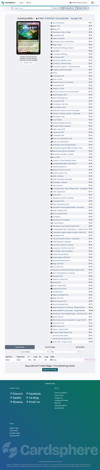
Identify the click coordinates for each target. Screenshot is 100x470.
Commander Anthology (60, 54)
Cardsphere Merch (60, 405)
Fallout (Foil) (57, 282)
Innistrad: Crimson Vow (60, 173)
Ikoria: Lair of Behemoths (61, 141)
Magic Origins (57, 45)
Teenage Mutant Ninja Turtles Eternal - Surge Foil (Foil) (70, 229)
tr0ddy (54, 360)
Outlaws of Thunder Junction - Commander (67, 113)
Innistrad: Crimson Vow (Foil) (62, 170)
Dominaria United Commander (62, 70)
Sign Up (28, 3)
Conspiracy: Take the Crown (62, 63)
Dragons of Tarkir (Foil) (60, 279)
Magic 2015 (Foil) (58, 298)
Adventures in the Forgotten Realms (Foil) (66, 226)
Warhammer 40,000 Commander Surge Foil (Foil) (68, 270)
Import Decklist (59, 408)
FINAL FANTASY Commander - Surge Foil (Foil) (69, 310)
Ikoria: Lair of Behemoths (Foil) (62, 138)
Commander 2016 (58, 101)
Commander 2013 (58, 132)
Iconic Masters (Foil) (59, 107)
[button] (35, 351)
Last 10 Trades (50, 347)
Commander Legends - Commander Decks (66, 66)
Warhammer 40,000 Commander (63, 198)
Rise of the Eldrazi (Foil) (60, 304)
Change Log (58, 398)
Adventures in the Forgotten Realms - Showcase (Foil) (70, 314)
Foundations (57, 217)
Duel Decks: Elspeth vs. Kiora (62, 60)
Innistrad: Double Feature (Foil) (62, 332)
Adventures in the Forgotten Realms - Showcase (68, 207)
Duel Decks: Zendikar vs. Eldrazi (63, 154)
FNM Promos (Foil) (59, 326)
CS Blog (34, 398)
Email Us (34, 402)
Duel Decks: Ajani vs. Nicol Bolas (63, 41)
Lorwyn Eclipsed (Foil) (60, 213)
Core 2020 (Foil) (58, 267)
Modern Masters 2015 (60, 95)
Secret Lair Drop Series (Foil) (62, 339)
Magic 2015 (56, 29)
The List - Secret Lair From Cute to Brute (66, 91)
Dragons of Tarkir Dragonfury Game (64, 160)
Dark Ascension (58, 185)
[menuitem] (35, 351)
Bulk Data (57, 403)
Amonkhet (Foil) (58, 292)
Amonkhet (56, 51)
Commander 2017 (58, 57)
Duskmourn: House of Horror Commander (66, 110)
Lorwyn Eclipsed (58, 223)
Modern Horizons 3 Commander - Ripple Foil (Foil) (69, 307)
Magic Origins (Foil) (59, 129)
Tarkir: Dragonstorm (59, 192)
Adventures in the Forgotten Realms (64, 145)
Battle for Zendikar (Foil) (60, 295)
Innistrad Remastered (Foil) (61, 260)
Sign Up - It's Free (49, 370)
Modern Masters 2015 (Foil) (61, 257)
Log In (21, 3)
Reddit (17, 398)
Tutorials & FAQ (14, 435)
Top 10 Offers (80, 347)
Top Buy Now (19, 347)
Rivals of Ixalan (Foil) (59, 285)
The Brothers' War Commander (63, 251)
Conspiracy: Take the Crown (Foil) (64, 248)
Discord (18, 393)
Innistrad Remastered (59, 167)
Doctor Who (57, 195)
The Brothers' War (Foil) (60, 104)
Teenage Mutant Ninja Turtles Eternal (64, 163)
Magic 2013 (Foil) (58, 263)
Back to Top (50, 383)
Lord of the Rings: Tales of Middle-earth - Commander (70, 188)
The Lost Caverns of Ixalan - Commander (66, 238)
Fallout (55, 73)
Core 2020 (56, 157)
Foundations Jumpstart (60, 182)
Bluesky (18, 402)
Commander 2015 (58, 76)
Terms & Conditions (60, 393)
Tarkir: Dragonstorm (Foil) (61, 204)
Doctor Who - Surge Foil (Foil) (62, 342)
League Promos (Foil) (60, 288)
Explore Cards (14, 428)
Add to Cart (89, 360)
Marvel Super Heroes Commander (64, 151)
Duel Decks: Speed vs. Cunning (63, 245)
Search (56, 8)
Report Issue (28, 63)
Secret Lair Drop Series (60, 335)
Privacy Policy (59, 395)
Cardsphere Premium (61, 400)
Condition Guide (15, 433)
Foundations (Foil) (58, 235)
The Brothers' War (59, 116)
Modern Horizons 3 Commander (63, 82)
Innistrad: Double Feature (61, 254)
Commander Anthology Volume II (63, 48)
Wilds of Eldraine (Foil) (60, 210)
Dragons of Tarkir (58, 88)
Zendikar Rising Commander (62, 126)
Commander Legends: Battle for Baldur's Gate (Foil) (69, 232)
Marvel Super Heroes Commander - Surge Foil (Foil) (69, 320)
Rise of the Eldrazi (58, 23)
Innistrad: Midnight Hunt (60, 98)
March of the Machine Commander (64, 273)
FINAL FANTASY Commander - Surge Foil (60, 18)
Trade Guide (14, 430)
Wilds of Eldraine (58, 176)
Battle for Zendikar (59, 38)
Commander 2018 (58, 35)
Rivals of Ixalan (57, 79)
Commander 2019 (58, 135)
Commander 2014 (58, 85)
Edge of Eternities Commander (62, 179)
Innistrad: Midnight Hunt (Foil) (62, 123)
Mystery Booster (58, 317)
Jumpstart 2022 (58, 276)
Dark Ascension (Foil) (59, 301)
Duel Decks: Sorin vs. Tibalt (61, 32)
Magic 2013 (56, 26)
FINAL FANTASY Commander (62, 242)
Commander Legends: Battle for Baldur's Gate (67, 148)
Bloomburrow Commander (61, 220)
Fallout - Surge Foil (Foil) (60, 329)
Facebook (35, 393)
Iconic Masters (57, 120)
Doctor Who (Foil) (58, 323)
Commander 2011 (58, 201)
